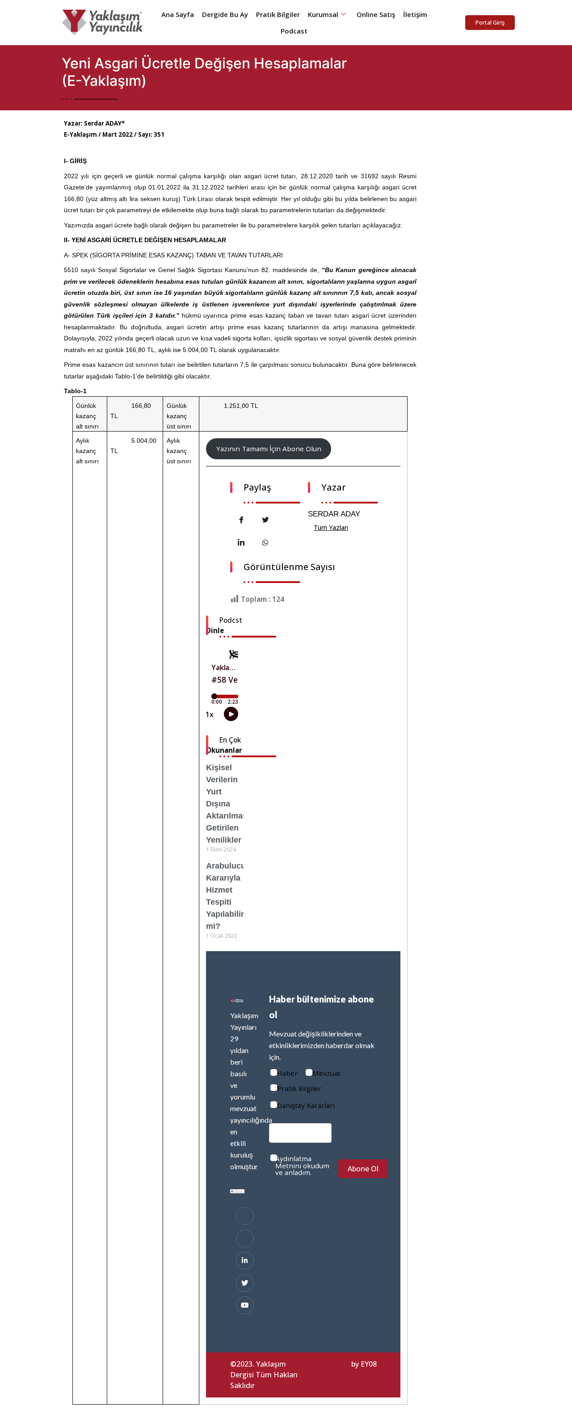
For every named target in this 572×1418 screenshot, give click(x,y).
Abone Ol (363, 1169)
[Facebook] (245, 1216)
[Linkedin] (245, 1261)
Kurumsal (323, 14)
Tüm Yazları (331, 527)
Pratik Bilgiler (278, 14)
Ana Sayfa (177, 14)
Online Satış (376, 14)
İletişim (415, 14)
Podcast (294, 30)
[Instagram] (245, 1238)
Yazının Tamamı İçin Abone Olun (268, 448)
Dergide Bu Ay (225, 14)
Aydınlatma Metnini (293, 1162)
